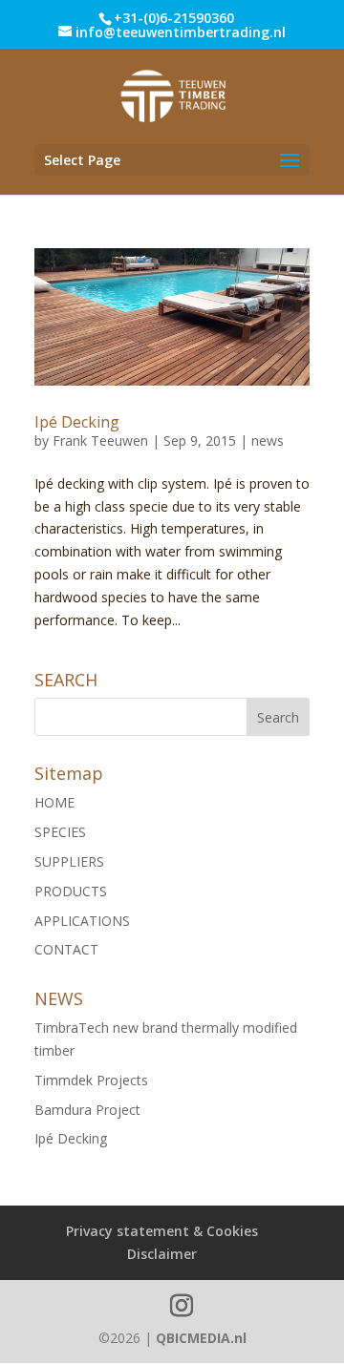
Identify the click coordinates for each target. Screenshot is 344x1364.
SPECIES (60, 832)
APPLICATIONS (82, 921)
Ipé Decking (76, 421)
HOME (54, 802)
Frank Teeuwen (100, 440)
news (267, 440)
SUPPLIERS (69, 861)
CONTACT (66, 949)
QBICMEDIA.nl (201, 1338)
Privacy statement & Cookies (162, 1231)
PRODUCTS (70, 891)
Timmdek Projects (91, 1080)
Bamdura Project (87, 1110)
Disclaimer (162, 1254)
